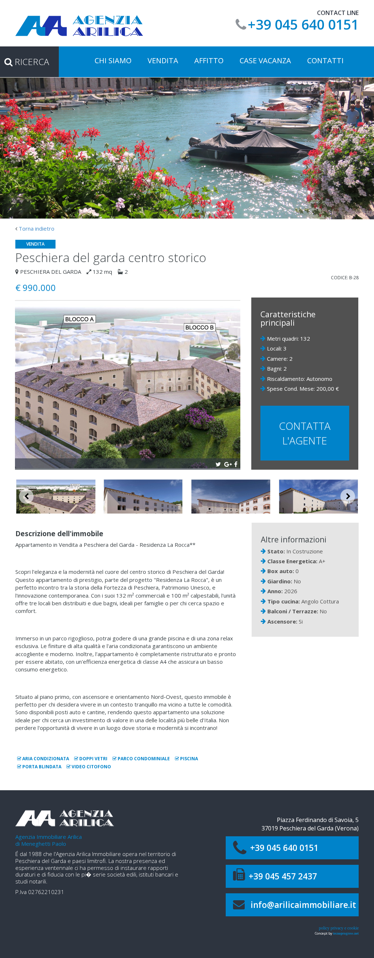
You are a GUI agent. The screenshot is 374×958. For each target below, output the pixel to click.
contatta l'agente (305, 433)
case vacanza (265, 60)
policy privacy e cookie (339, 928)
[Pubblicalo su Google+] (227, 463)
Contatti (325, 60)
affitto (209, 60)
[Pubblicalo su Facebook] (235, 463)
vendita (163, 60)
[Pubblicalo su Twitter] (218, 463)
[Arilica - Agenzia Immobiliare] (79, 25)
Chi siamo (113, 60)
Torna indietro (36, 228)
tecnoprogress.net (346, 933)
